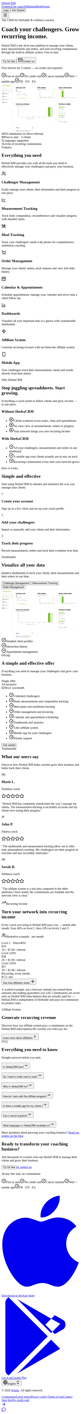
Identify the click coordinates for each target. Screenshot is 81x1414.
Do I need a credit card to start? (20, 1076)
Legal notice (23, 1396)
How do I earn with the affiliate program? (25, 1096)
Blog (38, 6)
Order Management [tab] (13, 587)
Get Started (18, 10)
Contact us (28, 61)
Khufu (15, 1390)
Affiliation (29, 6)
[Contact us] (4, 1410)
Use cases (17, 6)
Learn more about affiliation (18, 1038)
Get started (9, 745)
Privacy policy (39, 1396)
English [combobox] (12, 1383)
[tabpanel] (40, 621)
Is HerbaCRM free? (13, 1067)
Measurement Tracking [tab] (44, 583)
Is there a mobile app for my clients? (23, 1106)
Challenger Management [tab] (16, 583)
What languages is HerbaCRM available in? (26, 1125)
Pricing (45, 6)
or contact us (24, 1167)
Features (6, 6)
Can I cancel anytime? (15, 1115)
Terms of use (55, 1396)
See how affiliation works (16, 982)
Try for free (9, 61)
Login (6, 10)
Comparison (9, 1396)
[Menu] (5, 15)
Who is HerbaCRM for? (15, 1086)
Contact (67, 1396)
